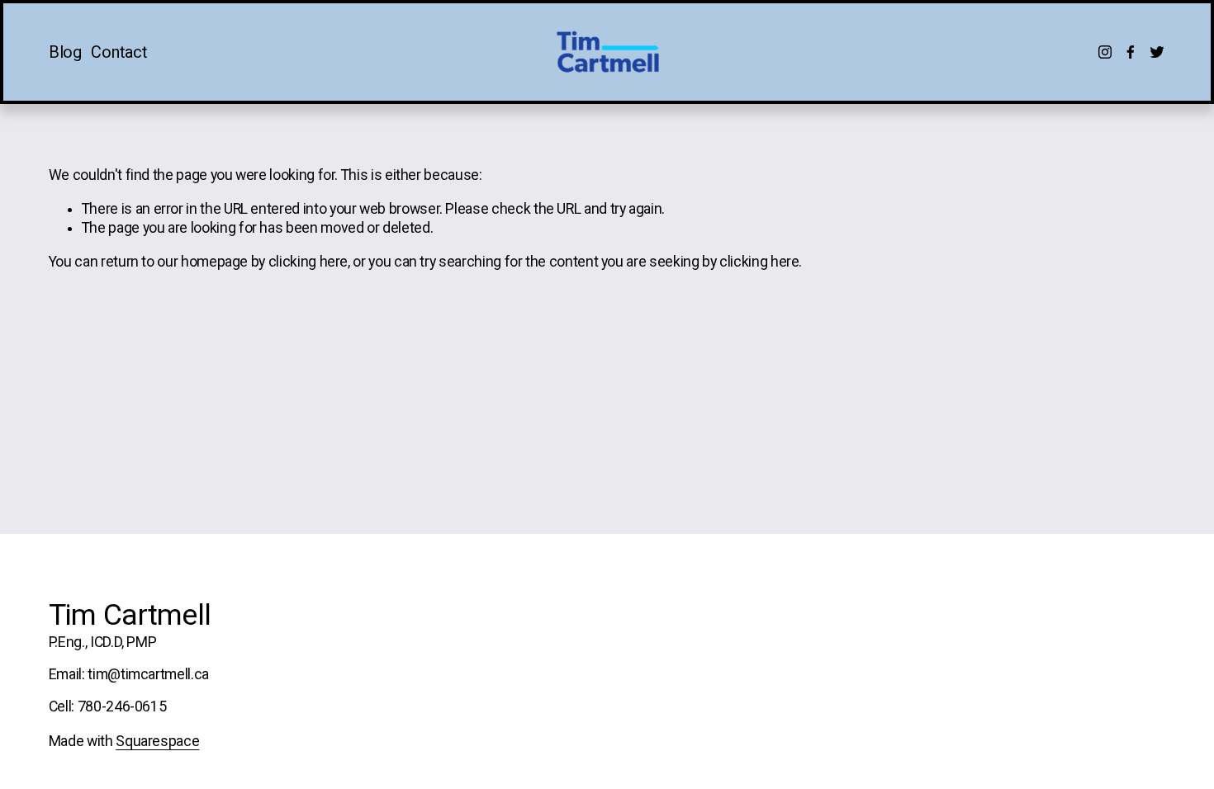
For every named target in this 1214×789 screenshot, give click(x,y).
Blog (65, 52)
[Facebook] (1130, 52)
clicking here (308, 261)
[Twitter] (1157, 52)
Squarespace (157, 741)
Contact (119, 52)
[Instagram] (1105, 52)
